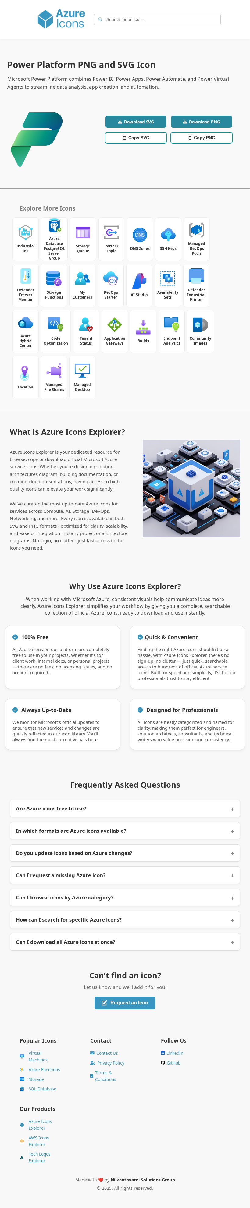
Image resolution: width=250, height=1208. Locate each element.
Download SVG (139, 122)
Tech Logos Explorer (40, 1157)
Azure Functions (44, 1069)
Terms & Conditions (105, 1076)
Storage (36, 1079)
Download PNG (204, 122)
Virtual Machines (38, 1056)
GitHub (173, 1063)
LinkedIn (174, 1053)
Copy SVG (138, 138)
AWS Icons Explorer (39, 1141)
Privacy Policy (110, 1063)
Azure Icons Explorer (40, 1124)
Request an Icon (129, 1002)
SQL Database (42, 1089)
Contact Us (107, 1053)
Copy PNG (204, 138)
